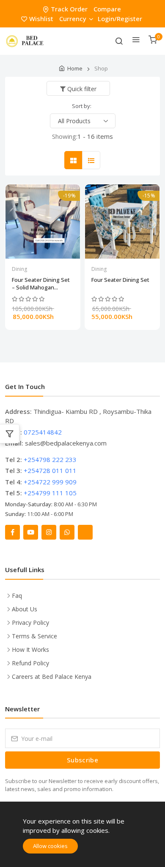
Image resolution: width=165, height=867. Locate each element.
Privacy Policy (30, 623)
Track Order (69, 9)
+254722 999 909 (50, 482)
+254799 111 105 (50, 493)
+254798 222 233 (50, 459)
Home (74, 68)
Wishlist (41, 18)
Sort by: (81, 106)
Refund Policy (30, 663)
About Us (24, 609)
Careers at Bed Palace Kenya (51, 677)
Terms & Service (34, 636)
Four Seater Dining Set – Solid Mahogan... (41, 283)
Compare (107, 9)
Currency (72, 18)
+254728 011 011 (50, 470)
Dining (19, 269)
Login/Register (120, 18)
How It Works (30, 650)
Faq (17, 596)
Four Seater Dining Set (120, 280)
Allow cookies (50, 846)
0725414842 (43, 432)
